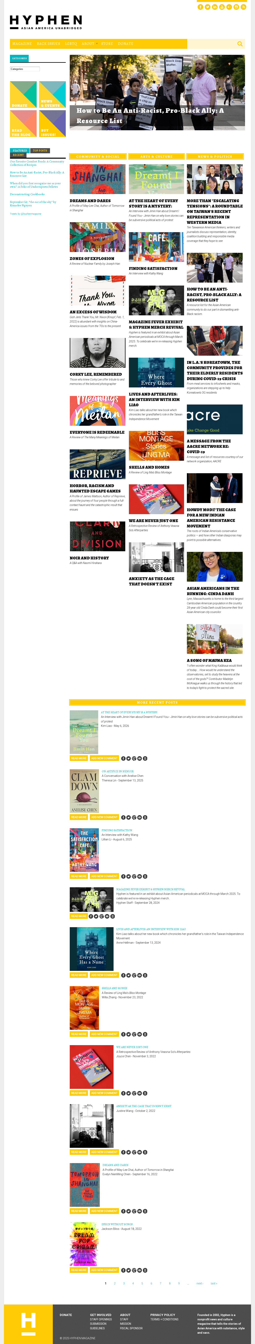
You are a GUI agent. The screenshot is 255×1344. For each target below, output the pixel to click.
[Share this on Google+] (134, 758)
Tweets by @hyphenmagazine (25, 213)
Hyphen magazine (28, 1324)
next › (200, 1283)
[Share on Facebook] (123, 758)
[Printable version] (144, 758)
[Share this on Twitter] (128, 758)
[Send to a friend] (139, 758)
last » (214, 1283)
